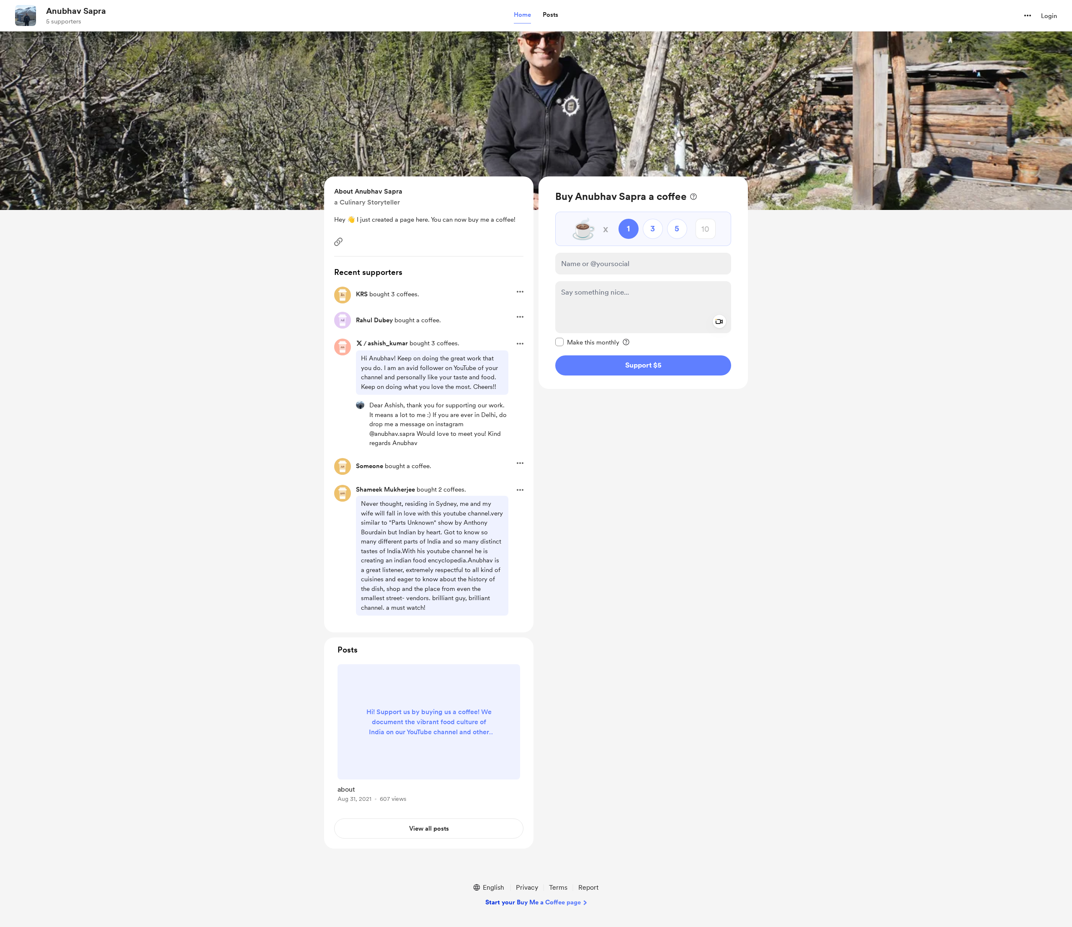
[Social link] (338, 242)
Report (588, 887)
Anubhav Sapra (76, 11)
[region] (643, 282)
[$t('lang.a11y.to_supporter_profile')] (360, 405)
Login (1049, 16)
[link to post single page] (428, 734)
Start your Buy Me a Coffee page (533, 902)
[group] (428, 734)
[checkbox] (587, 342)
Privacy (527, 887)
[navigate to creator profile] (25, 15)
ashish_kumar (388, 343)
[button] (522, 15)
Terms (558, 887)
